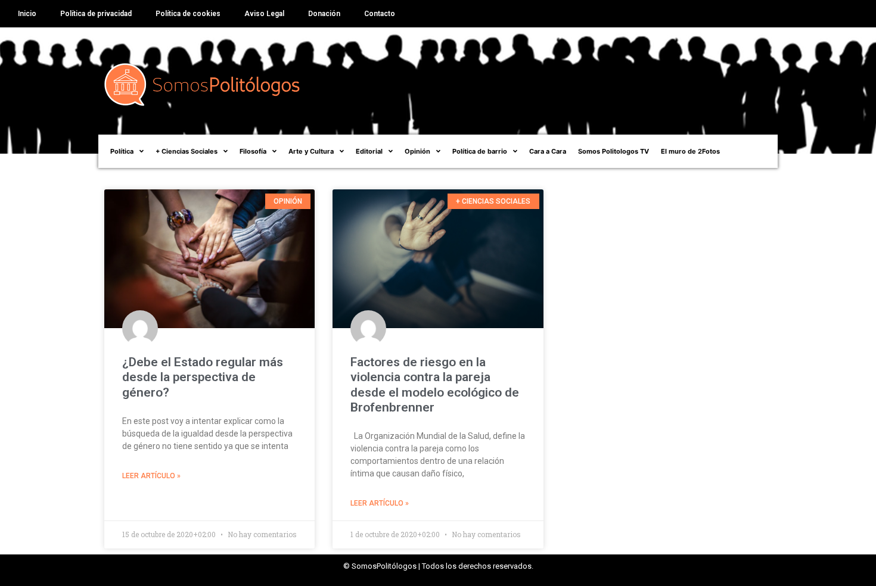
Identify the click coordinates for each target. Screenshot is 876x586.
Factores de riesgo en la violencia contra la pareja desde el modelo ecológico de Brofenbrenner (434, 384)
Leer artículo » (151, 476)
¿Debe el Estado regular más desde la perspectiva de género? (202, 377)
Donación (324, 14)
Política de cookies (188, 14)
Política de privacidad (96, 14)
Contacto (379, 14)
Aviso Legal (264, 14)
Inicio (27, 14)
